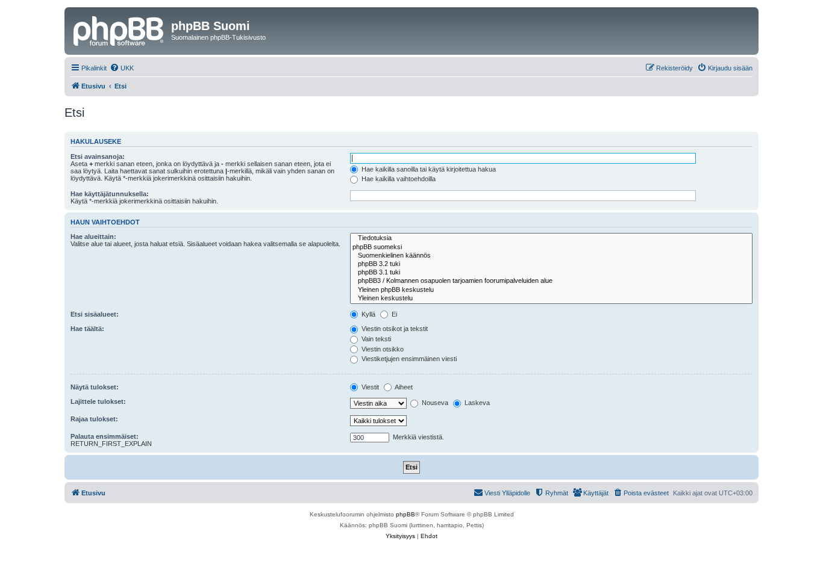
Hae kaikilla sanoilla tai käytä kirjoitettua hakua (428, 169)
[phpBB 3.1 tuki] (551, 272)
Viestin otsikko (382, 349)
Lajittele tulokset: (98, 401)
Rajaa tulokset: (94, 419)
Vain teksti (375, 338)
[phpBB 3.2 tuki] (551, 264)
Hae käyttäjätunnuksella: (109, 193)
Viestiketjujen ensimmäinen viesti (408, 358)
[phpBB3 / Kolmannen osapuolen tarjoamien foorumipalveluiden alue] (551, 281)
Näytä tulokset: (94, 387)
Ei (393, 314)
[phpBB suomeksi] (551, 247)
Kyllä (367, 314)
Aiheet (403, 387)
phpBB (405, 514)
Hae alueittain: (93, 236)
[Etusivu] (119, 29)
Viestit (369, 387)
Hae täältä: (87, 328)
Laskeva (476, 402)
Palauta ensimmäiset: (104, 436)
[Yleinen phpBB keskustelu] (551, 290)
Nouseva (434, 402)
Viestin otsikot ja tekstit (394, 328)
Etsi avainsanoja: (97, 156)
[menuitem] (122, 68)
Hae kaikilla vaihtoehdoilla (398, 178)
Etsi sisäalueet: (94, 314)
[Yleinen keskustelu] (551, 298)
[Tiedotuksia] (551, 238)
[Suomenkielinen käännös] (551, 256)
